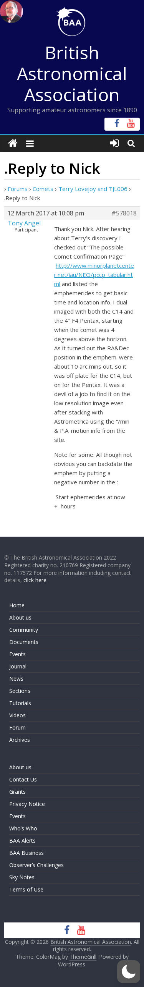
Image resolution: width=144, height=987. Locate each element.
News (16, 678)
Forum (17, 727)
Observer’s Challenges (36, 865)
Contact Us (23, 779)
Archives (19, 739)
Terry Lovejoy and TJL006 (92, 189)
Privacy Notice (27, 803)
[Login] (114, 143)
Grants (17, 791)
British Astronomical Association (72, 73)
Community (23, 629)
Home (17, 605)
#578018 (124, 213)
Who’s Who (23, 828)
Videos (17, 715)
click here (34, 580)
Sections (19, 690)
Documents (23, 642)
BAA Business (26, 852)
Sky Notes (22, 877)
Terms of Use (26, 889)
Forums (18, 189)
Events (17, 654)
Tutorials (20, 703)
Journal (17, 666)
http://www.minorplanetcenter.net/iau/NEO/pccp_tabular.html (94, 275)
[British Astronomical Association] (13, 143)
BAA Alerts (22, 840)
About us (20, 617)
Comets (43, 189)
